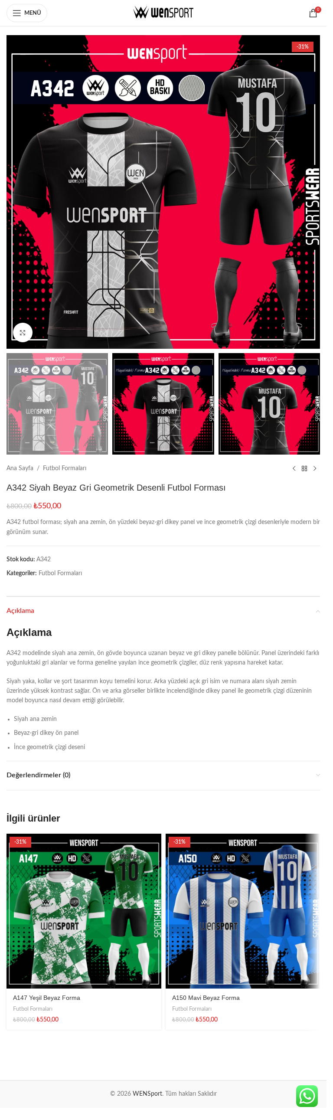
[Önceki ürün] (294, 468)
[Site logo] (163, 13)
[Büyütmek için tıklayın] (23, 332)
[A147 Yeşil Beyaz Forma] (84, 911)
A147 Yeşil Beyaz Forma (46, 997)
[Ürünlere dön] (304, 468)
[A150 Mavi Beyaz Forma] (243, 911)
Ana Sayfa (20, 468)
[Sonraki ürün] (315, 468)
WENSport (147, 1094)
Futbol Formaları (64, 468)
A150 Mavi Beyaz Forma (206, 997)
